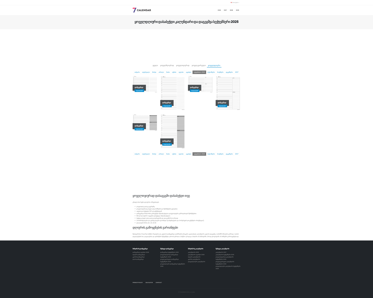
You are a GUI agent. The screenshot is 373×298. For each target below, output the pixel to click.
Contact (159, 282)
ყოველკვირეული (199, 65)
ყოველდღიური (214, 65)
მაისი (168, 72)
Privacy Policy (138, 282)
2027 (225, 10)
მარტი (154, 72)
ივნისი (174, 72)
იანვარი (137, 72)
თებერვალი (146, 72)
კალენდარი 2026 (193, 252)
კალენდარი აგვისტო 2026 (196, 254)
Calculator (149, 282)
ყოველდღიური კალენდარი (196, 261)
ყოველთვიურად (182, 65)
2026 (219, 10)
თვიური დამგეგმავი (139, 254)
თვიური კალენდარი (194, 257)
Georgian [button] (235, 2)
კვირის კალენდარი (194, 259)
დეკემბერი (229, 72)
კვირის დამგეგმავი (139, 257)
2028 (231, 10)
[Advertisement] (186, 46)
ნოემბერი (220, 72)
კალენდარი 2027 (221, 252)
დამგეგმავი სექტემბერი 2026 (169, 252)
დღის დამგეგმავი (138, 259)
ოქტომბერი (211, 72)
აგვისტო (188, 72)
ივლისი (181, 72)
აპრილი (161, 72)
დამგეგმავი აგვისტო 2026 (141, 252)
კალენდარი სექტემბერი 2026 (225, 254)
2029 (237, 10)
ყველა (155, 65)
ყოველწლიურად (167, 65)
